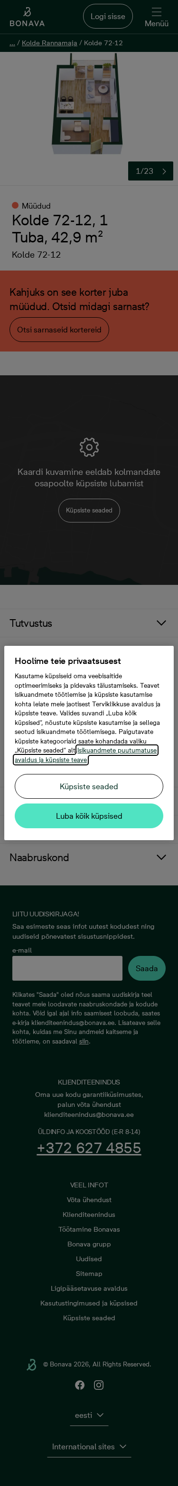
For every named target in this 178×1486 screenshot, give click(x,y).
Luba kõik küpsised (89, 816)
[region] (88, 743)
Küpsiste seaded (89, 786)
